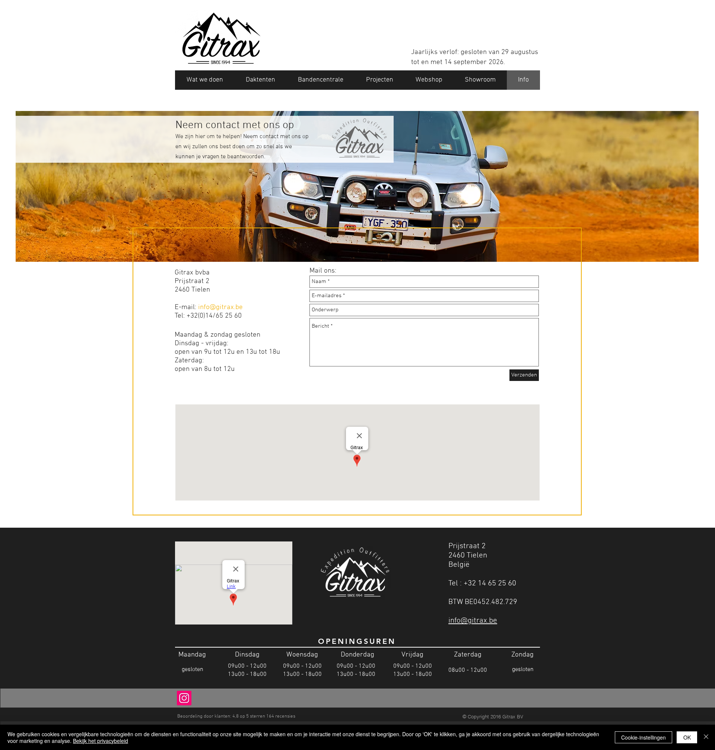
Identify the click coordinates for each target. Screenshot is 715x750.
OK (687, 737)
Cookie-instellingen (643, 737)
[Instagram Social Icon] (184, 698)
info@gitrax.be (220, 307)
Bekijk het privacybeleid (100, 740)
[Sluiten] (706, 737)
